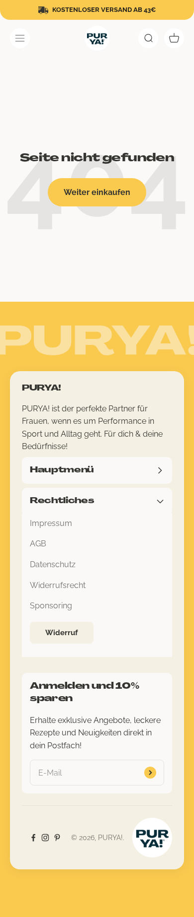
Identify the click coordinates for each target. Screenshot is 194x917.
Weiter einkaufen (97, 192)
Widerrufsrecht (58, 585)
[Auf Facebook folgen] (33, 838)
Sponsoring (51, 605)
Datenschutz (53, 564)
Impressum (51, 523)
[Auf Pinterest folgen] (57, 838)
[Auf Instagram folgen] (45, 838)
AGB (38, 543)
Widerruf (61, 632)
